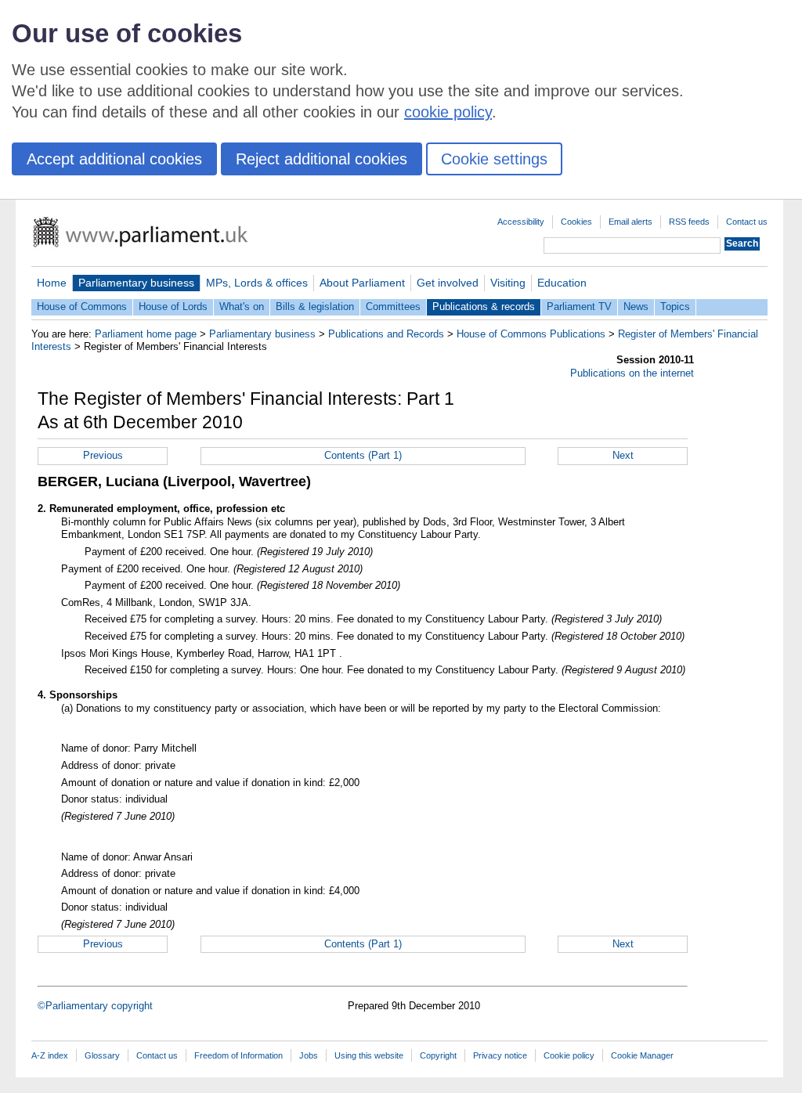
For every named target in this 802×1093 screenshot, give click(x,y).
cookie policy (448, 112)
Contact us (747, 221)
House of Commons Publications (531, 334)
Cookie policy (569, 1055)
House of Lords (173, 306)
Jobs (308, 1055)
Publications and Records (386, 334)
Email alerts (630, 221)
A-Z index (49, 1055)
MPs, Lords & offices (257, 282)
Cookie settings (494, 159)
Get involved (448, 282)
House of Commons (82, 306)
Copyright (438, 1055)
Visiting (508, 282)
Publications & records (483, 306)
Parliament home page (146, 334)
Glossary (102, 1055)
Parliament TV (579, 306)
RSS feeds (689, 221)
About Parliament (362, 282)
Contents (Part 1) (363, 455)
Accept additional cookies (114, 159)
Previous (103, 455)
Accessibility (520, 221)
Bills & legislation (315, 306)
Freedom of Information (238, 1055)
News (635, 306)
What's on (241, 306)
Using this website (368, 1055)
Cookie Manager (642, 1055)
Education (562, 282)
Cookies (576, 221)
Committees (393, 306)
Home (52, 282)
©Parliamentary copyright (95, 1006)
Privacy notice (500, 1055)
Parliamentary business (136, 282)
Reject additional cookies (321, 159)
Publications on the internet (632, 373)
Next (623, 455)
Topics (675, 306)
